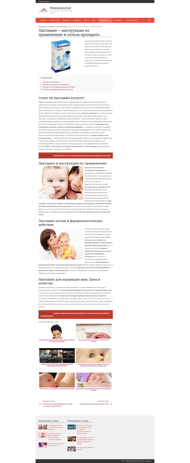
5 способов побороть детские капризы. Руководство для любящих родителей (55, 436)
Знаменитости (131, 20)
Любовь (43, 20)
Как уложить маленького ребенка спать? (56, 444)
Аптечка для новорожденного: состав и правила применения (57, 403)
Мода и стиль (55, 20)
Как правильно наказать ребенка (85, 448)
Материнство (105, 20)
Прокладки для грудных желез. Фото (94, 402)
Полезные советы (44, 1)
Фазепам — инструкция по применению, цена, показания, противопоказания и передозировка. (84, 429)
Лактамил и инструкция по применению (55, 84)
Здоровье (76, 20)
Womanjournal (43, 26)
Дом (94, 20)
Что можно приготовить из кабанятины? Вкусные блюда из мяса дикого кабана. (85, 440)
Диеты (86, 20)
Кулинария (118, 20)
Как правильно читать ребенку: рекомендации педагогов (55, 427)
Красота (66, 20)
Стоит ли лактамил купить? (50, 82)
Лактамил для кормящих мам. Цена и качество (57, 89)
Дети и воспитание (61, 26)
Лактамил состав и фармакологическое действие (58, 87)
